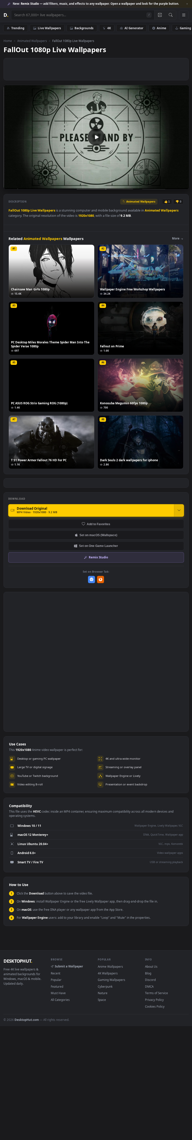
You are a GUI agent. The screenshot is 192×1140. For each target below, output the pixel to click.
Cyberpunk (105, 986)
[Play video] (96, 137)
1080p (25, 210)
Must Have (58, 993)
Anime (161, 28)
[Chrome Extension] (91, 579)
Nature (103, 993)
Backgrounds (84, 28)
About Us (151, 966)
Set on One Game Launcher (98, 545)
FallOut (14, 210)
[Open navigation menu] (183, 15)
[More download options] (179, 510)
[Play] (10, 185)
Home (8, 41)
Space (102, 1000)
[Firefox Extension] (100, 579)
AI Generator (133, 28)
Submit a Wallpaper (69, 966)
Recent (55, 973)
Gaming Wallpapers (111, 980)
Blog (148, 973)
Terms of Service (156, 993)
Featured (57, 986)
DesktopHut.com (26, 1020)
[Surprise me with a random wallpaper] (159, 15)
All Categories (60, 1000)
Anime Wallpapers (110, 966)
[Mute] (155, 185)
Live (33, 210)
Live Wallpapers (49, 28)
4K (109, 28)
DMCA (149, 986)
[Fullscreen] (183, 185)
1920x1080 (86, 216)
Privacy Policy (154, 1000)
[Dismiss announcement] (187, 4)
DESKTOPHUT (18, 961)
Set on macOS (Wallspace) (98, 535)
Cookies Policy (154, 1006)
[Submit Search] (170, 15)
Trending (17, 28)
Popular (56, 980)
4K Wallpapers (108, 973)
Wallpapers (46, 210)
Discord (150, 980)
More (176, 238)
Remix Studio (98, 557)
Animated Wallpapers (32, 41)
